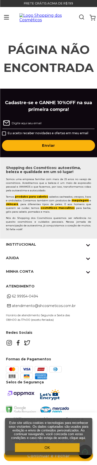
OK (47, 447)
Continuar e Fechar (48, 455)
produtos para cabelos (31, 196)
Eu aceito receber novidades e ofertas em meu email (48, 133)
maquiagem (80, 200)
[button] (3, 18)
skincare (12, 204)
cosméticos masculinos (58, 208)
